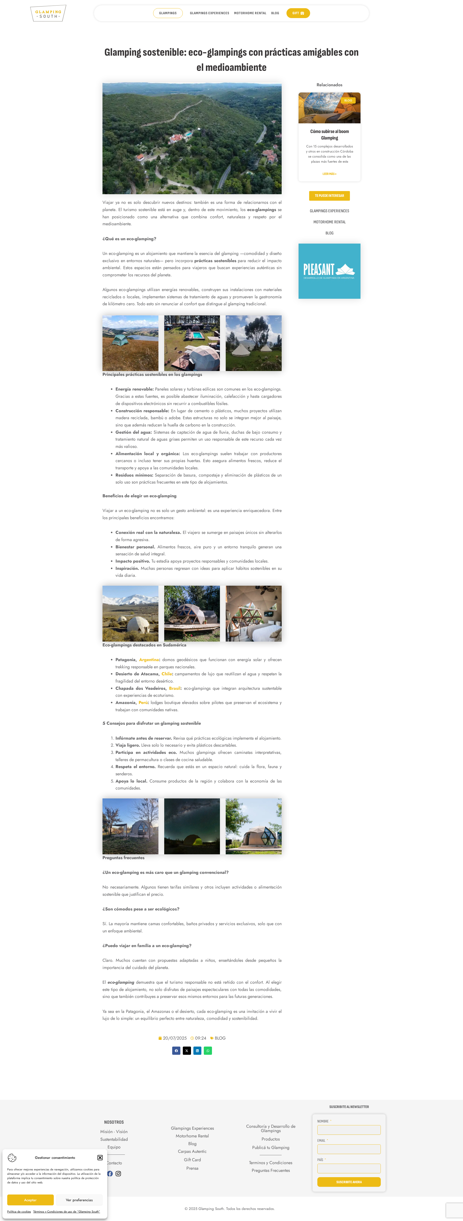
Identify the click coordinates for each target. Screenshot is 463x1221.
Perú (143, 702)
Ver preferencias (79, 1200)
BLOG (275, 13)
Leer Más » (329, 174)
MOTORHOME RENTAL (250, 13)
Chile (167, 674)
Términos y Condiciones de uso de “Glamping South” (66, 1211)
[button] (100, 1157)
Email (321, 1140)
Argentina (149, 660)
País (320, 1160)
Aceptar (30, 1200)
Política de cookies (19, 1211)
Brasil (174, 688)
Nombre (323, 1121)
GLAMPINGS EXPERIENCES (209, 13)
